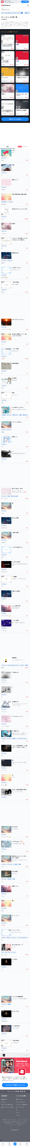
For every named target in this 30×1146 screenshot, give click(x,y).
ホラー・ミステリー (20, 1107)
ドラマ (17, 1112)
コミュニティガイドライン (22, 1119)
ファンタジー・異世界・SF (22, 1104)
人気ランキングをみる (15, 119)
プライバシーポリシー (13, 1124)
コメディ (18, 1115)
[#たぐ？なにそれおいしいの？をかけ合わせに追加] (22, 13)
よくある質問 (24, 1121)
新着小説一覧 (4, 1099)
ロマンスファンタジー (20, 1102)
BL (16, 1109)
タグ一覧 (3, 1102)
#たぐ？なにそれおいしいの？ (11, 13)
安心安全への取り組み (7, 1121)
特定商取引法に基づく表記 (16, 1121)
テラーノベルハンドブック (12, 1119)
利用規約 (4, 1119)
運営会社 (19, 1124)
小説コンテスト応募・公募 (6, 1104)
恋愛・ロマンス (19, 1099)
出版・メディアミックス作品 (7, 1107)
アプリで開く (25, 1)
